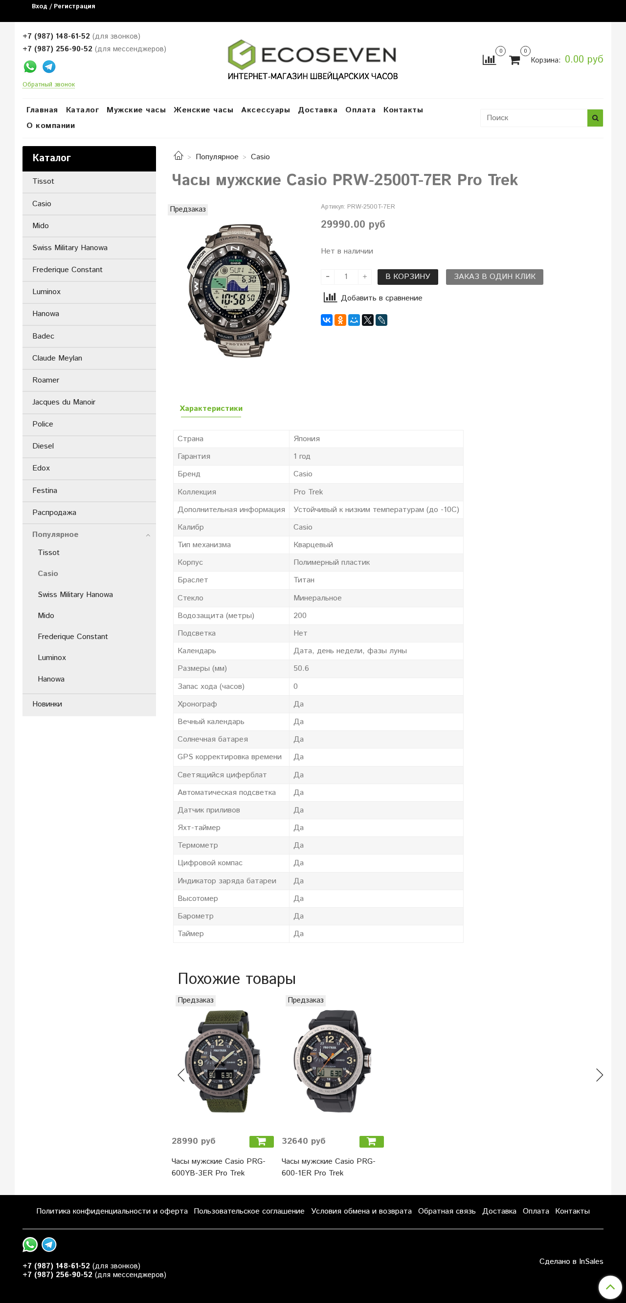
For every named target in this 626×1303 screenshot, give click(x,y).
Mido (40, 226)
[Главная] (178, 157)
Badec (43, 336)
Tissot (43, 181)
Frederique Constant (67, 270)
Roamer (45, 380)
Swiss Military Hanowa (70, 248)
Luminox (46, 292)
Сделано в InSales (571, 1262)
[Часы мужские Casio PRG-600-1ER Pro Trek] (333, 1061)
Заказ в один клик (495, 276)
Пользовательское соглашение (249, 1211)
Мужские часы (136, 110)
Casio (260, 157)
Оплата (360, 110)
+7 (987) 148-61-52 (56, 36)
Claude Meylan (57, 358)
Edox (41, 468)
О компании (50, 125)
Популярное (217, 157)
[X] (368, 320)
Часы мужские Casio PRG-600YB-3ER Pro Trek (219, 1167)
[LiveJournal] (381, 320)
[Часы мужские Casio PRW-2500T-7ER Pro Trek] (238, 291)
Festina (44, 490)
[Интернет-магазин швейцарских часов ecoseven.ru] (313, 58)
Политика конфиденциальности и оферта (112, 1211)
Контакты (403, 110)
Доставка (317, 110)
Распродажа (54, 512)
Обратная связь (447, 1211)
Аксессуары (265, 110)
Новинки (47, 704)
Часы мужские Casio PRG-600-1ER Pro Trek (329, 1167)
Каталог (82, 110)
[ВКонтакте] (327, 320)
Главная (42, 110)
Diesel (43, 446)
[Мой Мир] (354, 320)
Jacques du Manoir (63, 402)
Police (42, 424)
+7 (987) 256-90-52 (57, 49)
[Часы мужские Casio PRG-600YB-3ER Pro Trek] (223, 1061)
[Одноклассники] (340, 320)
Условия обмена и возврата (361, 1211)
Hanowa (45, 314)
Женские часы (203, 110)
